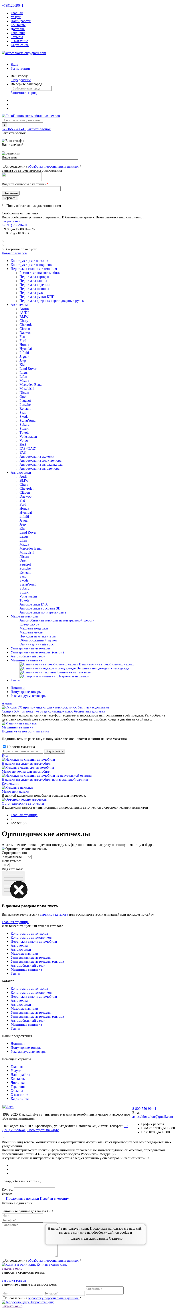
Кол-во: (8, 1189)
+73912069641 (12, 5)
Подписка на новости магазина (25, 731)
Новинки (18, 688)
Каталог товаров (14, 253)
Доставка (18, 29)
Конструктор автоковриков (31, 937)
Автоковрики (21, 949)
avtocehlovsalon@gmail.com (25, 53)
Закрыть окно (12, 221)
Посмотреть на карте (43, 1130)
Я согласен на (43, 166)
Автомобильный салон (28, 965)
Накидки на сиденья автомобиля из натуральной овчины (45, 779)
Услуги (16, 17)
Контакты (18, 25)
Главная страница (15, 922)
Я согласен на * (43, 1260)
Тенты (15, 973)
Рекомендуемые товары (28, 696)
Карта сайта (20, 45)
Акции (7, 703)
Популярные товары (26, 692)
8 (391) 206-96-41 (15, 225)
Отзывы (17, 37)
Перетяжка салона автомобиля (34, 941)
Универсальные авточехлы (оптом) (37, 961)
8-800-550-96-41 (14, 129)
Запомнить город (24, 93)
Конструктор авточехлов (29, 933)
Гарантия (18, 33)
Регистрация (20, 68)
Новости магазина (20, 747)
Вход (14, 64)
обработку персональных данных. (53, 166)
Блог (5, 755)
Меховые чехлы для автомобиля (26, 771)
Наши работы (21, 21)
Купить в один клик (51, 1264)
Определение (21, 80)
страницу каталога (54, 914)
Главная (17, 13)
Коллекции (10, 783)
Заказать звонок (39, 129)
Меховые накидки (15, 791)
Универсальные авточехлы (31, 957)
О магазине (19, 41)
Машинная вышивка (17, 727)
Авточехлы (19, 945)
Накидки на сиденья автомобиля (26, 763)
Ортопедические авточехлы (23, 803)
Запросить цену (41, 1302)
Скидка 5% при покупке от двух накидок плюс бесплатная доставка (53, 711)
